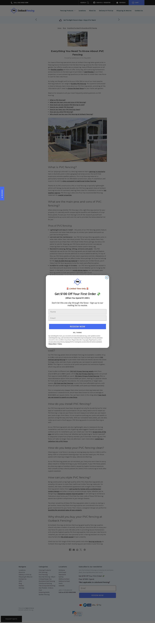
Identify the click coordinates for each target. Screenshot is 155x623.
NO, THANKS (77, 332)
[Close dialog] (107, 277)
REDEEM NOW (77, 326)
